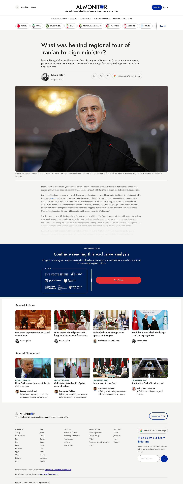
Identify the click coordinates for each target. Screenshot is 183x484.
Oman (42, 435)
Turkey (17, 432)
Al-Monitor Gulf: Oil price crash (148, 383)
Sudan (42, 451)
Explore (116, 18)
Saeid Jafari (58, 75)
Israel (17, 445)
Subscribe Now (158, 416)
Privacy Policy (94, 435)
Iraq (41, 429)
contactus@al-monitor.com (48, 474)
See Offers (118, 280)
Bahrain (42, 439)
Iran (16, 439)
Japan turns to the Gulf (104, 383)
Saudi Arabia (20, 435)
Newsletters (25, 7)
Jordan (42, 432)
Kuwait (42, 442)
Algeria (42, 461)
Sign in (165, 7)
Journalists (117, 435)
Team (116, 439)
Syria (17, 461)
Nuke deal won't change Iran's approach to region (108, 334)
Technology (85, 18)
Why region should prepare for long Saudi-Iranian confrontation (70, 334)
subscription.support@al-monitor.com (58, 469)
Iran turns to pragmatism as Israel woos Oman (32, 334)
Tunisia (42, 455)
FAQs (91, 439)
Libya (41, 448)
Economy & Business (101, 18)
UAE (16, 442)
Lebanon (18, 458)
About (116, 432)
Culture (73, 18)
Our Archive (68, 445)
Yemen (42, 445)
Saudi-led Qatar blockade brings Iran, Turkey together (149, 334)
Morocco (43, 458)
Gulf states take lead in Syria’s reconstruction (69, 385)
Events (33, 7)
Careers (116, 442)
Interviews (127, 18)
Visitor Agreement (95, 432)
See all (163, 26)
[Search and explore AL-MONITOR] (17, 7)
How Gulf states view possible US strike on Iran (32, 385)
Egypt (17, 451)
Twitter (54, 198)
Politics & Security (59, 18)
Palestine (18, 448)
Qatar (17, 455)
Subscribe (156, 7)
